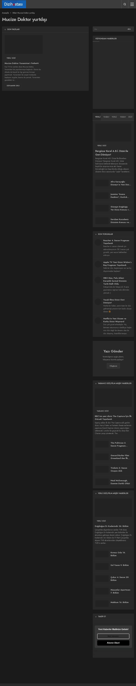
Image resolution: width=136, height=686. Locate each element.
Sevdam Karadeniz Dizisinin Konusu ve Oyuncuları (120, 222)
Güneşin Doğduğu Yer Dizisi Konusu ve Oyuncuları (120, 209)
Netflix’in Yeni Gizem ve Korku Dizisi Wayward (114, 320)
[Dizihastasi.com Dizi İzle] (14, 4)
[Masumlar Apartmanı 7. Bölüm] (102, 591)
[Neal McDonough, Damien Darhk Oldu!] (102, 482)
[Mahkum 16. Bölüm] (102, 603)
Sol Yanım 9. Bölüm (120, 565)
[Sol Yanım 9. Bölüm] (102, 566)
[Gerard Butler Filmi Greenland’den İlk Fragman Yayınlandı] (102, 456)
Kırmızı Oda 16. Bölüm (118, 554)
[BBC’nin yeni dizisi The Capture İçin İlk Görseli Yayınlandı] (113, 397)
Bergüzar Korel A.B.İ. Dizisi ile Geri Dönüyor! (111, 152)
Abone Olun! (113, 643)
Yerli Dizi (11, 58)
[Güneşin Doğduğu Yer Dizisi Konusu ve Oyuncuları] (102, 208)
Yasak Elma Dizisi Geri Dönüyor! (114, 301)
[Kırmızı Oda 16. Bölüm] (102, 554)
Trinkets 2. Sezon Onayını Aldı (119, 469)
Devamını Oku (13, 85)
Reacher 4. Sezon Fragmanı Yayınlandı (116, 242)
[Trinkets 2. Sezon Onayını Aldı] (102, 469)
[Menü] (132, 4)
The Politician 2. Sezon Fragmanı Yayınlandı (118, 445)
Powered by (96, 652)
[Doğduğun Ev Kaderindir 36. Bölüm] (113, 507)
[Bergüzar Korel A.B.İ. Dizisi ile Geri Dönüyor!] (113, 132)
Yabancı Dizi (103, 411)
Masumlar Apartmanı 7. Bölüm (120, 591)
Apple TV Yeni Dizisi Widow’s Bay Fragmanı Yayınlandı (117, 264)
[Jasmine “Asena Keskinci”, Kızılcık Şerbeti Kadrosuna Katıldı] (102, 195)
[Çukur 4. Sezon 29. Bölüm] (102, 578)
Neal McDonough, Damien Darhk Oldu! (120, 482)
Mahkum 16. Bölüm (120, 602)
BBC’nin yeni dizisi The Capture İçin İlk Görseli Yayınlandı (113, 418)
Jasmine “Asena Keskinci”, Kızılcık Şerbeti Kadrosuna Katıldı (119, 198)
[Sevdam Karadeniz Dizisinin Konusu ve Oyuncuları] (102, 220)
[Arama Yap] (125, 4)
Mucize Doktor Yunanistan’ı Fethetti (22, 63)
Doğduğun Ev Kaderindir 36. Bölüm (111, 526)
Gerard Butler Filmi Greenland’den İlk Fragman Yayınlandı (120, 458)
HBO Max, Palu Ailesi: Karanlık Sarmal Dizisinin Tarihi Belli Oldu (115, 281)
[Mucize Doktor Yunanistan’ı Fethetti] (24, 44)
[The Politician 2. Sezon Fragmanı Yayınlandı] (102, 444)
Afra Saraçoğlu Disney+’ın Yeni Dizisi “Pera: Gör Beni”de (121, 184)
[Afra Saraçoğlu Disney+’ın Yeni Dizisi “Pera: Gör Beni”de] (102, 183)
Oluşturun (113, 365)
